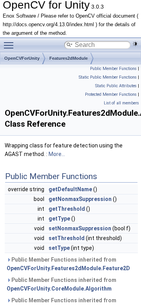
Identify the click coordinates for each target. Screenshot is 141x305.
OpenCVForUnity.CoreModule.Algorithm (59, 288)
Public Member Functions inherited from (68, 264)
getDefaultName (70, 189)
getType (59, 218)
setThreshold (67, 238)
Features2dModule (68, 58)
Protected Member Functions (111, 94)
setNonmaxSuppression (80, 228)
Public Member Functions (113, 68)
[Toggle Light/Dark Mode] (135, 44)
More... (57, 154)
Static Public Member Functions (108, 77)
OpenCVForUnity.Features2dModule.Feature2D (68, 268)
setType (59, 248)
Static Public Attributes (116, 85)
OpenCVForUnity (22, 58)
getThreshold (67, 209)
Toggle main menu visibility (10, 45)
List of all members (121, 103)
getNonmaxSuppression (80, 199)
